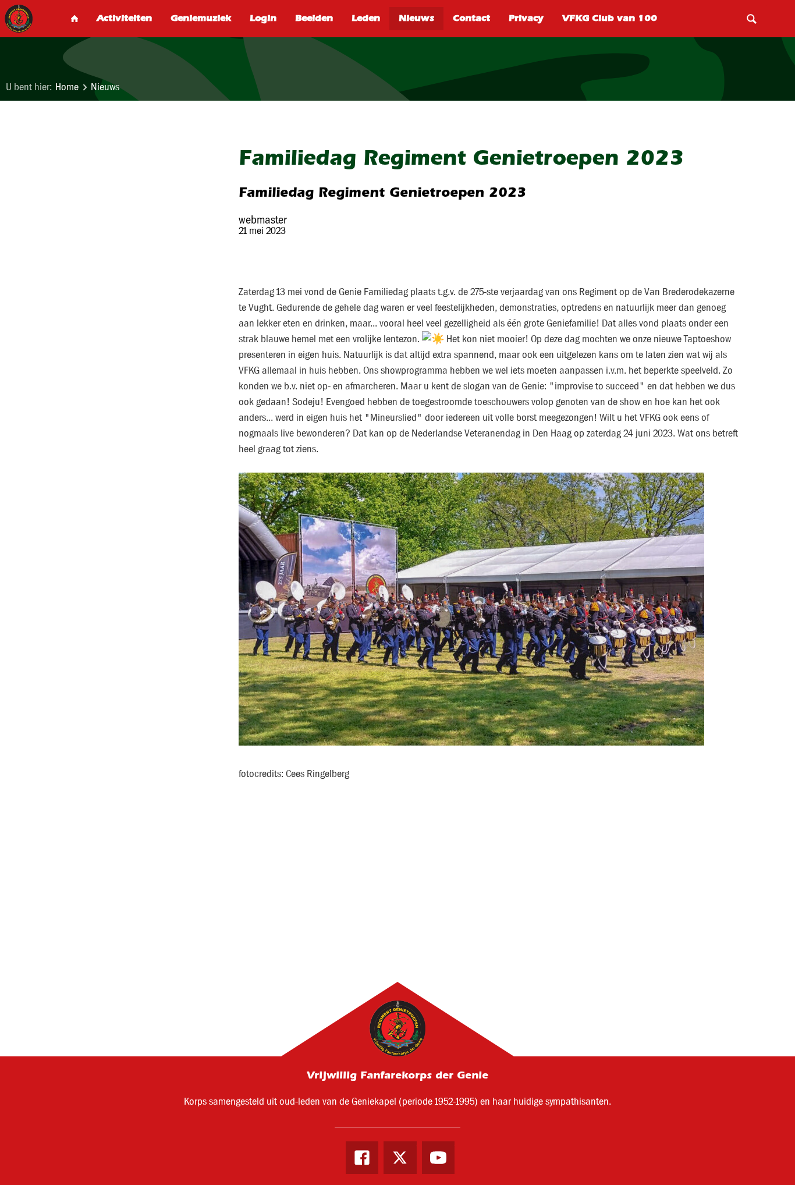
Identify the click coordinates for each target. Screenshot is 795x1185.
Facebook (362, 1157)
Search (751, 19)
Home (67, 87)
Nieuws (105, 87)
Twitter (400, 1157)
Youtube (438, 1157)
